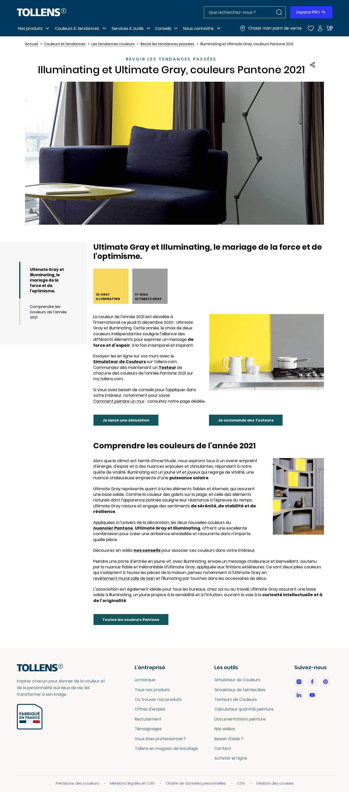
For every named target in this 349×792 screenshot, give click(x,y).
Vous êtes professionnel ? (160, 739)
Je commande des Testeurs (246, 420)
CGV (241, 783)
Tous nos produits (152, 690)
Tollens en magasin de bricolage (166, 748)
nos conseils (147, 550)
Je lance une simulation (125, 420)
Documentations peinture (240, 719)
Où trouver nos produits (158, 699)
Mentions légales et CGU (133, 783)
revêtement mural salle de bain (124, 579)
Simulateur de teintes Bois (239, 690)
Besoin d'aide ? (228, 739)
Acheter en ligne (230, 758)
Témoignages (148, 729)
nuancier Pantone (113, 528)
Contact (222, 748)
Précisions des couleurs (78, 783)
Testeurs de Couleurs (235, 699)
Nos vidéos (224, 729)
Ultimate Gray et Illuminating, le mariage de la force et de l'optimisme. (47, 280)
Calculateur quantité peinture (244, 709)
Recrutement (148, 719)
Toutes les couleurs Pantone (130, 619)
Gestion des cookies (275, 783)
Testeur (167, 368)
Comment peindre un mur (119, 401)
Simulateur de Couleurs (119, 362)
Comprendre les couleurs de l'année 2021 (48, 312)
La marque (145, 680)
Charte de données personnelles (196, 783)
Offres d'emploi (150, 709)
